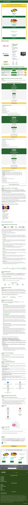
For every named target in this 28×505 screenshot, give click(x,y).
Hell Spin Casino (13, 457)
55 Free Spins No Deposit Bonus (5, 70)
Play (25, 70)
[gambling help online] (16, 472)
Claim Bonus (5, 61)
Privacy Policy (2, 485)
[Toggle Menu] (1, 1)
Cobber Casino (14, 13)
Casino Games (2, 477)
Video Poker (25, 268)
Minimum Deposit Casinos (4, 481)
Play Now (13, 16)
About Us (2, 484)
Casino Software (2, 478)
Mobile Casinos (2, 479)
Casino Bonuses (2, 476)
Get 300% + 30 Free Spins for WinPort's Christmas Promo (5, 210)
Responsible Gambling (3, 486)
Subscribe (18, 468)
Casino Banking (2, 480)
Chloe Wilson (5, 442)
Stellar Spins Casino (14, 34)
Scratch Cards (23, 268)
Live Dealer (13, 268)
